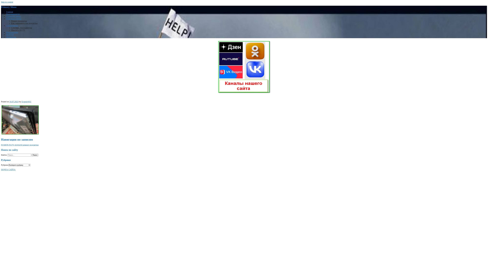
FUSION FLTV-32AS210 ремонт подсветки (20, 145)
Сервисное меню (13, 16)
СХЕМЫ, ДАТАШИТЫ (21, 28)
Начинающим (12, 32)
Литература (11, 37)
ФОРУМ (10, 35)
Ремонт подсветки (19, 21)
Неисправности (13, 14)
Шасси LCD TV (18, 30)
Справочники (12, 25)
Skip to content (7, 2)
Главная (9, 12)
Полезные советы (13, 19)
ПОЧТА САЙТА (8, 170)
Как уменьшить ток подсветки (24, 23)
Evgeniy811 (26, 102)
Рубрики (5, 165)
